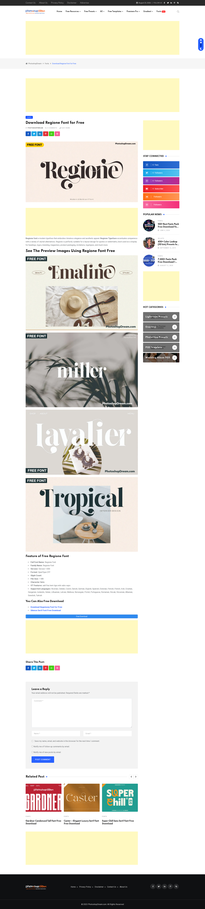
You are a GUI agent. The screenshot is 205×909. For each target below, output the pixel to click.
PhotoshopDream (35, 128)
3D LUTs (161, 238)
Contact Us (30, 3)
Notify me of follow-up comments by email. (52, 746)
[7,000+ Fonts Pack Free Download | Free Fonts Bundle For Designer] (149, 261)
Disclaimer (72, 3)
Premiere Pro (132, 11)
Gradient (147, 11)
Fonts (160, 11)
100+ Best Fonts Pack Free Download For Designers (168, 227)
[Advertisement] (102, 38)
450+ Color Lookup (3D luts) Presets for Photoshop (168, 244)
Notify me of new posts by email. (47, 752)
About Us (43, 3)
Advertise (84, 3)
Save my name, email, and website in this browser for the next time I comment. (67, 741)
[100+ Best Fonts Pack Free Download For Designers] (149, 225)
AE (101, 11)
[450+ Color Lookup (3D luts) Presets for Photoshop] (149, 243)
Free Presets (89, 11)
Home (59, 11)
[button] (131, 777)
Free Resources (72, 11)
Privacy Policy (57, 3)
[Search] (178, 11)
